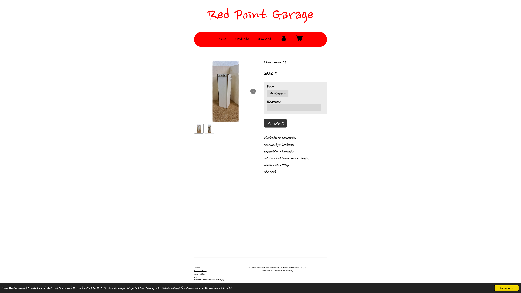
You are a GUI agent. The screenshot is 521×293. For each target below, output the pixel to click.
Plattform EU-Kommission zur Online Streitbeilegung (209, 280)
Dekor (270, 86)
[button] (199, 129)
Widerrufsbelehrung (199, 274)
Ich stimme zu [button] (506, 288)
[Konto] (284, 39)
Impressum (197, 267)
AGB (195, 278)
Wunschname (274, 102)
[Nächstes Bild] (253, 91)
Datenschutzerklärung (200, 271)
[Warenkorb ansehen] (299, 39)
